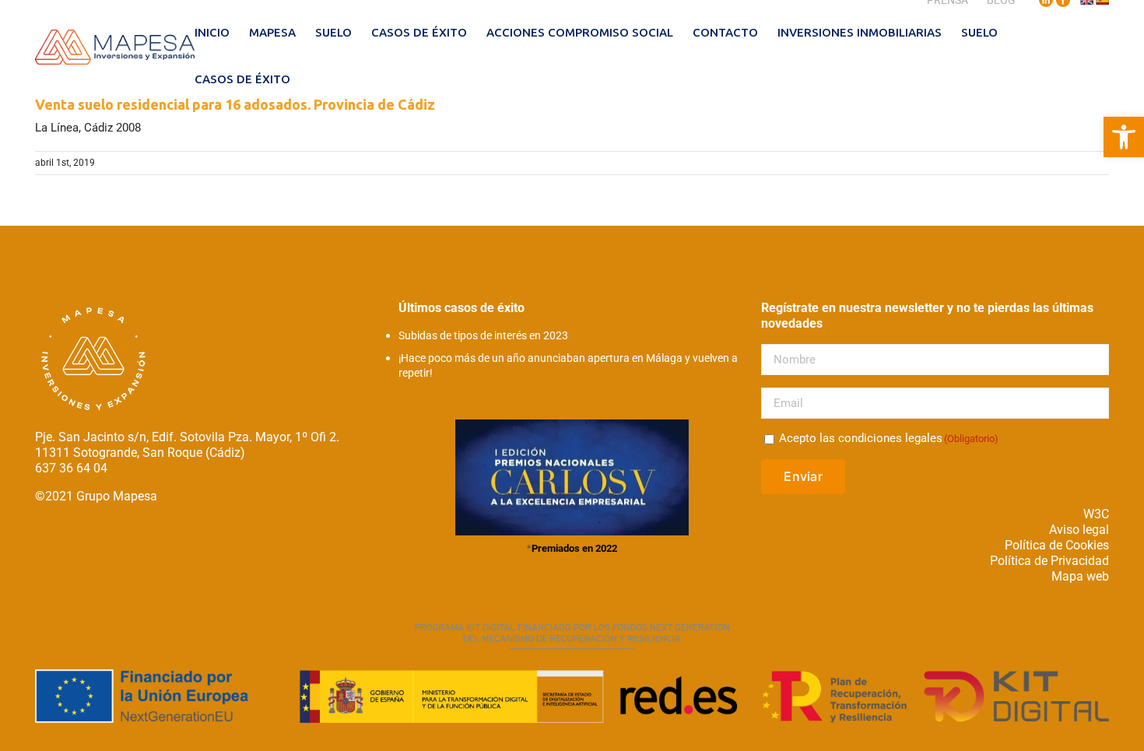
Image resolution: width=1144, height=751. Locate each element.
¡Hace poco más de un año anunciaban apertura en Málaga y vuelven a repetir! (568, 365)
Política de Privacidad (1049, 560)
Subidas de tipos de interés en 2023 (483, 335)
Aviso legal (1079, 529)
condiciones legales (890, 438)
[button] (1124, 137)
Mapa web (1080, 576)
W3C (1096, 514)
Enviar (803, 476)
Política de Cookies (1057, 545)
